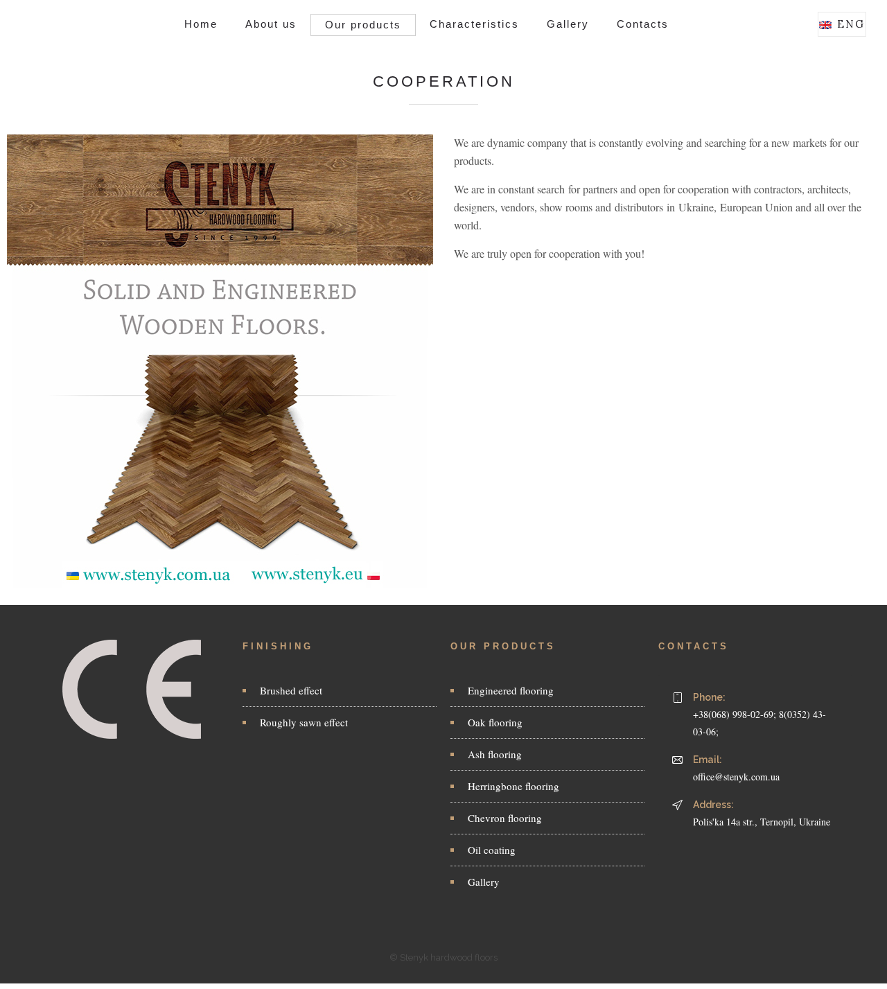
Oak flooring (495, 722)
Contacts (643, 24)
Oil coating (492, 850)
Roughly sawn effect (304, 722)
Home (201, 24)
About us (271, 24)
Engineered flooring (511, 690)
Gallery (568, 24)
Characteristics (474, 24)
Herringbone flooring (513, 786)
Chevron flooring (505, 818)
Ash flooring (495, 754)
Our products (363, 24)
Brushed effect (291, 690)
